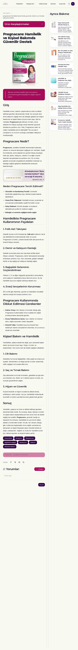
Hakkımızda (43, 4)
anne (5, 117)
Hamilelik (6, 111)
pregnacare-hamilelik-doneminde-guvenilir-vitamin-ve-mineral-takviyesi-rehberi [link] (24, 17)
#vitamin (19, 438)
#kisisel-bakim (10, 446)
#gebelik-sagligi (10, 442)
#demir (32, 442)
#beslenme (30, 438)
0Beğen (41, 469)
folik (4, 156)
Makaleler (19, 4)
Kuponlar (62, 4)
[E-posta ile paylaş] (19, 462)
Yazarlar (53, 4)
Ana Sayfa (6, 13)
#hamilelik (8, 438)
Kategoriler (30, 4)
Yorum (41, 485)
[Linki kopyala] (23, 462)
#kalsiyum (23, 442)
